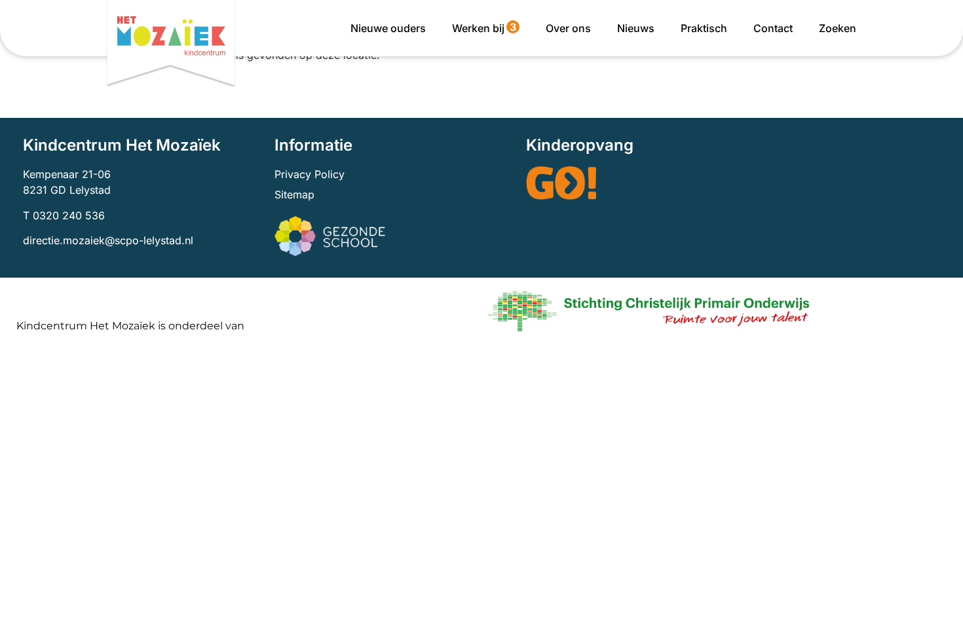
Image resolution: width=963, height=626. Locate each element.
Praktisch (704, 28)
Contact (773, 28)
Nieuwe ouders (388, 28)
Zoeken (837, 28)
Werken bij (484, 27)
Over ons (568, 28)
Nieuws (635, 28)
